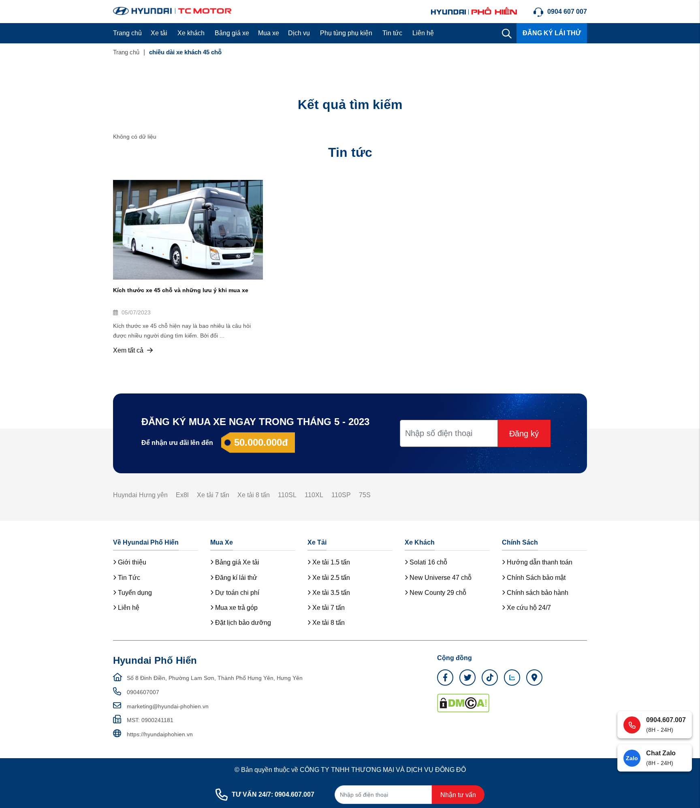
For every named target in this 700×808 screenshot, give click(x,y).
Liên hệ (423, 33)
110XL (314, 495)
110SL (287, 495)
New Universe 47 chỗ (440, 577)
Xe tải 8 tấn (253, 495)
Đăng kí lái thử (235, 577)
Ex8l (182, 495)
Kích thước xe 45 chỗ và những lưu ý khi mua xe (180, 290)
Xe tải (159, 33)
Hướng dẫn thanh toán (538, 562)
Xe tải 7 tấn (213, 495)
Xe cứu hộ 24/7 (528, 607)
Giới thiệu (131, 562)
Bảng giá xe (232, 33)
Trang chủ (127, 33)
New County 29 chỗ (437, 592)
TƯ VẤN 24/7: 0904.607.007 (273, 794)
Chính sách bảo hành (536, 592)
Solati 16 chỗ (427, 562)
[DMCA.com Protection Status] (463, 702)
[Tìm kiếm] (506, 33)
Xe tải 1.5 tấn (330, 562)
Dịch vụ (299, 33)
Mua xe (268, 33)
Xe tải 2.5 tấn (330, 577)
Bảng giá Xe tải (236, 562)
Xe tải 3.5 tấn (330, 592)
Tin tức (392, 33)
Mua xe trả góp (235, 607)
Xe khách (191, 33)
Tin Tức (128, 577)
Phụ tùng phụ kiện (346, 33)
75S (365, 495)
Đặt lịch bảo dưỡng (242, 622)
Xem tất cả (129, 350)
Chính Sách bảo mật (535, 577)
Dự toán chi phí (236, 592)
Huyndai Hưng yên (140, 495)
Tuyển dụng (134, 592)
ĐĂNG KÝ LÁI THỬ (552, 33)
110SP (341, 495)
